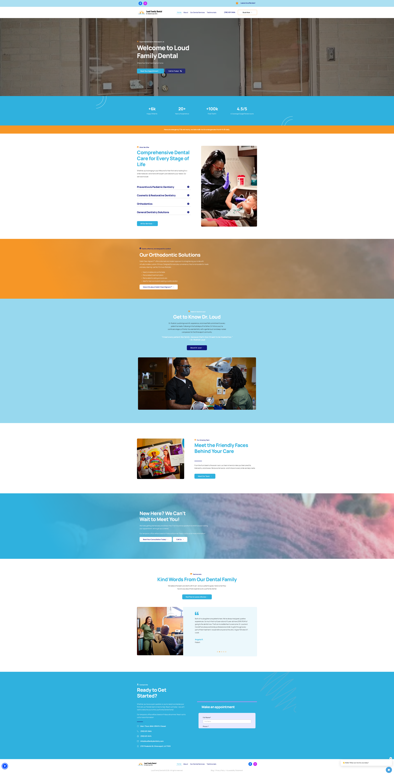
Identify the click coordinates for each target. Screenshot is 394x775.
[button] (164, 187)
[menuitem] (179, 12)
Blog (212, 770)
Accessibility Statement (234, 770)
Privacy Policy (220, 770)
